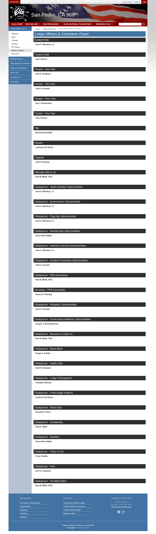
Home (37, 29)
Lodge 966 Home (49, 29)
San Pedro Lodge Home (30, 503)
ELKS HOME (16, 24)
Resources (15, 54)
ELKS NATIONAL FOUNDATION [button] (78, 24)
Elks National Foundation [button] (20, 63)
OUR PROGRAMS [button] (51, 24)
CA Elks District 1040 (72, 510)
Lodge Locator (127, 2)
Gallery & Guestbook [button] (18, 68)
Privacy (80, 525)
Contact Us (89, 525)
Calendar (15, 40)
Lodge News (25, 506)
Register (137, 2)
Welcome (15, 34)
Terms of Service (69, 525)
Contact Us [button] (14, 77)
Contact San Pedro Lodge (74, 503)
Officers (23, 517)
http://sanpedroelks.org (121, 507)
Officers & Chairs (18, 50)
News (13, 37)
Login (144, 2)
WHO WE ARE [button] (32, 24)
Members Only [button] (16, 59)
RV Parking (16, 47)
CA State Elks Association (74, 506)
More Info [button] (14, 73)
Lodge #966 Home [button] (17, 29)
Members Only (69, 513)
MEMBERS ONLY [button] (104, 24)
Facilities (15, 44)
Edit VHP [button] (14, 82)
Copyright (71, 528)
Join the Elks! (14, 2)
